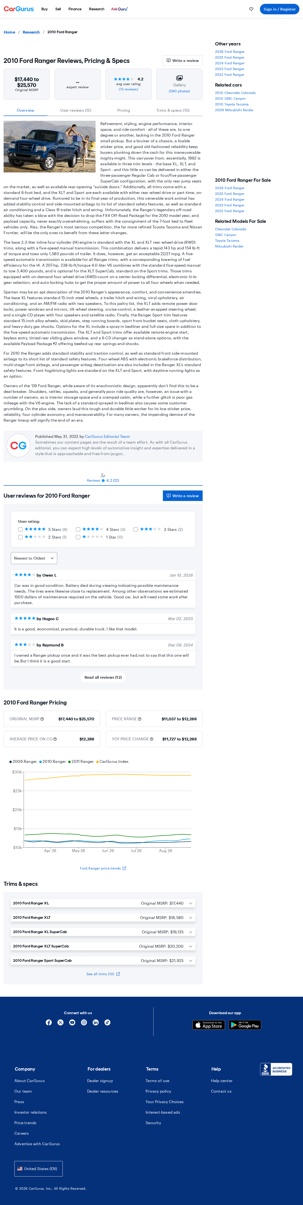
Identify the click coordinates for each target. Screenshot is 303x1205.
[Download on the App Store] (209, 1025)
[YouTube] (72, 1024)
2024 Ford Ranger (230, 63)
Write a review (185, 60)
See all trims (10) (100, 974)
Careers (21, 1133)
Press (19, 1101)
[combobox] (38, 1169)
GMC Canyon (225, 235)
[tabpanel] (103, 588)
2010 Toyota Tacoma (232, 104)
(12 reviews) (128, 89)
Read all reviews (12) (103, 677)
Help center (222, 1080)
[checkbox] (20, 529)
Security (153, 1122)
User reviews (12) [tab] (75, 110)
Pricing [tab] (123, 110)
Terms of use (157, 1080)
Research (31, 32)
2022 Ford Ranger (229, 74)
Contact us (221, 1091)
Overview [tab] (25, 110)
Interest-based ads (163, 1112)
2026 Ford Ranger (230, 52)
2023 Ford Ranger (229, 69)
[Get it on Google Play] (245, 1025)
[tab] (103, 477)
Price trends (25, 1122)
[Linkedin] (96, 1024)
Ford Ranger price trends (100, 868)
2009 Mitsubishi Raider (234, 110)
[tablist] (103, 110)
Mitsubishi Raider (229, 246)
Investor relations (30, 1112)
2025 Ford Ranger (229, 57)
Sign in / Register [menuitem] (280, 9)
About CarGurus (29, 1080)
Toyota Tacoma (227, 240)
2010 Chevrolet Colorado (235, 93)
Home (9, 32)
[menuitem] (44, 9)
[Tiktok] (107, 1024)
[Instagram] (84, 1024)
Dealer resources (102, 1091)
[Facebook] (49, 1024)
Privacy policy (158, 1091)
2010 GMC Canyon (230, 98)
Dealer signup (100, 1080)
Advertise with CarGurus (37, 1143)
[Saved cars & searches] (251, 9)
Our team (23, 1091)
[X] (60, 1024)
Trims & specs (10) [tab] (173, 110)
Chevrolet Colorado (230, 229)
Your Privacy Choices (165, 1101)
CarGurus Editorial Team (107, 436)
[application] (103, 806)
